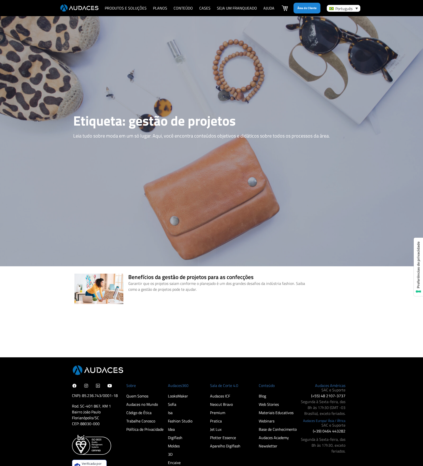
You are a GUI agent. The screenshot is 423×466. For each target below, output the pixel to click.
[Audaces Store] (285, 9)
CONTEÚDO (183, 8)
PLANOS (160, 8)
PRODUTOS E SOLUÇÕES (126, 8)
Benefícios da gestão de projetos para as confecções (191, 277)
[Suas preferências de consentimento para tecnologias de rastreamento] (418, 267)
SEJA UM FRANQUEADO (237, 8)
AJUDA (268, 8)
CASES (205, 8)
